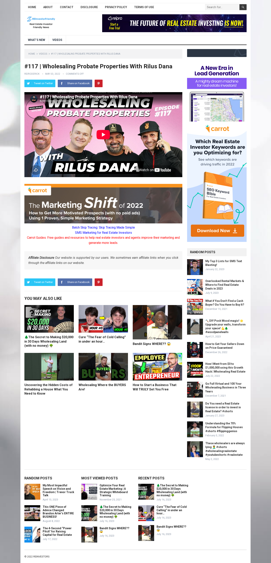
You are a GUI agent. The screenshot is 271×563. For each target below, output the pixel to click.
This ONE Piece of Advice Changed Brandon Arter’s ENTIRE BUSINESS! (58, 511)
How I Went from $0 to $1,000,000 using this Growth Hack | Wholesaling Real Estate (225, 367)
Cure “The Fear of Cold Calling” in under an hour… (172, 510)
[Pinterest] (99, 83)
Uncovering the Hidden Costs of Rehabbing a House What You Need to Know (48, 389)
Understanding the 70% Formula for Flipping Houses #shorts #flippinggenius (224, 427)
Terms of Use (144, 7)
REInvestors (41, 556)
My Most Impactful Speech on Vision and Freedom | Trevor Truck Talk (58, 490)
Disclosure (89, 7)
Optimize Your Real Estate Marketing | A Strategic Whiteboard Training (114, 490)
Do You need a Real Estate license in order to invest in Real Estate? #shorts (223, 407)
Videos (57, 40)
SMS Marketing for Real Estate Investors (103, 233)
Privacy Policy (116, 7)
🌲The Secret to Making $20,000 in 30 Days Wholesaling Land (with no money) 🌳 (48, 341)
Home (32, 7)
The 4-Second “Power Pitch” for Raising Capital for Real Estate (57, 532)
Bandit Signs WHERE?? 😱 (152, 344)
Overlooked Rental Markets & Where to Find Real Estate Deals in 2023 (224, 284)
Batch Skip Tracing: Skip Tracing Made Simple (103, 227)
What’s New (36, 40)
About (48, 7)
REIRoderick (31, 73)
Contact (66, 7)
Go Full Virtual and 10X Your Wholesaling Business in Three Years (225, 387)
